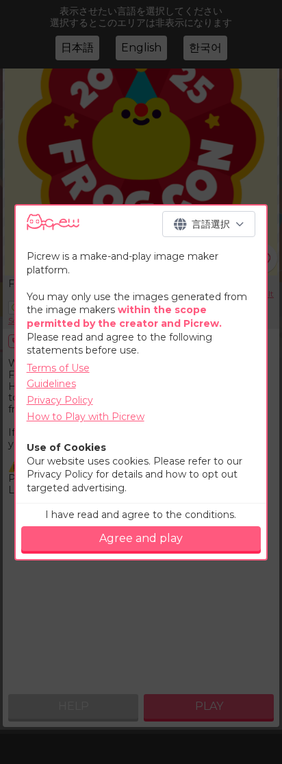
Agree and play (141, 538)
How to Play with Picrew (85, 416)
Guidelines (51, 384)
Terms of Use (58, 368)
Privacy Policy (60, 400)
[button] (208, 224)
